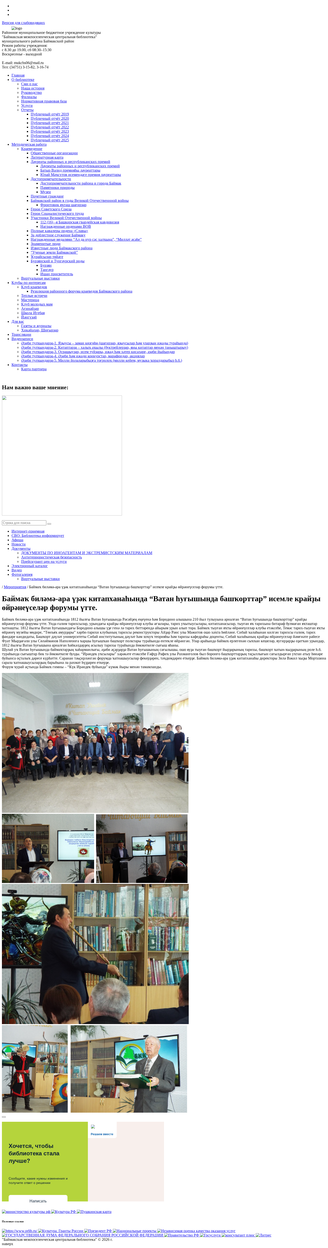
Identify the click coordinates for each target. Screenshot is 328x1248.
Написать (38, 1201)
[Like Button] (4, 1117)
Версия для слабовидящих (23, 23)
